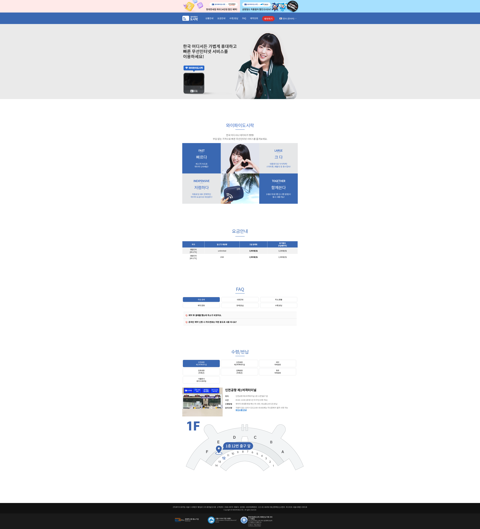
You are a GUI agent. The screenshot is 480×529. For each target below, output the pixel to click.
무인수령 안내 (241, 410)
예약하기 (268, 18)
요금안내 (221, 18)
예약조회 (254, 18)
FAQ (244, 18)
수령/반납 (233, 18)
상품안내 (209, 18)
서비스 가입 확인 (254, 525)
